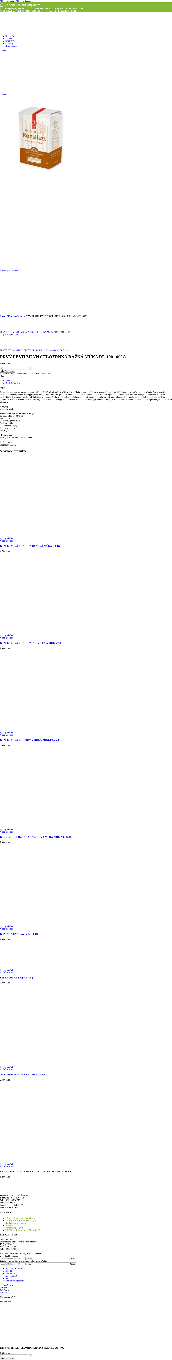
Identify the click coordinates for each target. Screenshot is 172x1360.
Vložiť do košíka (7, 371)
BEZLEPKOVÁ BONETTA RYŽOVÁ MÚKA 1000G (30, 546)
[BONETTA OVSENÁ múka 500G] (20, 883)
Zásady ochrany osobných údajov (20, 1220)
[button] (7, 541)
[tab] (7, 381)
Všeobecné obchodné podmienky (20, 1218)
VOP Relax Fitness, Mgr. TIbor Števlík (23, 1230)
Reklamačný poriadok (15, 1223)
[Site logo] (17, 32)
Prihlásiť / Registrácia (14, 1281)
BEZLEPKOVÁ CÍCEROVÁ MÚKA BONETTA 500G (31, 740)
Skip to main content (24, 1)
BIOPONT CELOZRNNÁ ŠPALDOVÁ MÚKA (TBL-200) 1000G (36, 837)
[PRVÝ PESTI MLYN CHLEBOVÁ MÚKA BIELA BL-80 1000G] (20, 1121)
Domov (3, 316)
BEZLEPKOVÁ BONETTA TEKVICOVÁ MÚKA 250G (31, 643)
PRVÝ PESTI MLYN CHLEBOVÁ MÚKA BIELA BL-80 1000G (29, 350)
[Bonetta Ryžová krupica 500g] (10, 967)
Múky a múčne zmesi (16, 316)
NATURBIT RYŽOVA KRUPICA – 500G (23, 1074)
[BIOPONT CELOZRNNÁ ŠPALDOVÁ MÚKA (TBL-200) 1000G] (20, 786)
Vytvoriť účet (5, 1302)
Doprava (9, 1225)
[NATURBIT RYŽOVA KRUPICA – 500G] (20, 1023)
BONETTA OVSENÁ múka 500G (19, 934)
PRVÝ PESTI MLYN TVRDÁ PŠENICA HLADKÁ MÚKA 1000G (30, 332)
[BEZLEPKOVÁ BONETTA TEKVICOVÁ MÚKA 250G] (20, 592)
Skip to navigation (8, 1)
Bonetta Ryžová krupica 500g (16, 977)
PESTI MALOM (42, 374)
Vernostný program (14, 1228)
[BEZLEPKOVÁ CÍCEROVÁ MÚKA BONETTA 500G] (20, 689)
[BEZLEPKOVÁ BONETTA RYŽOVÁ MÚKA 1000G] (20, 495)
